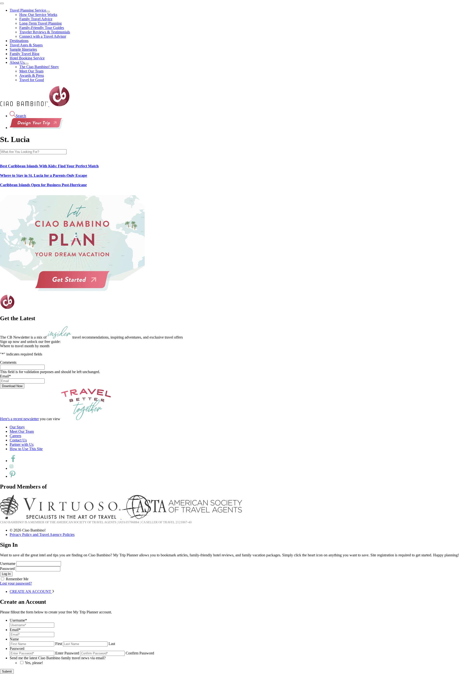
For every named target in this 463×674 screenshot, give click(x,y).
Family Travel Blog (24, 54)
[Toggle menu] (2, 3)
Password (7, 569)
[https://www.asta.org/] (182, 518)
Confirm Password (140, 653)
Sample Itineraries (23, 49)
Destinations (19, 41)
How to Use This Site (26, 449)
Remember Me (17, 579)
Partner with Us (22, 444)
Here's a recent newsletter (19, 419)
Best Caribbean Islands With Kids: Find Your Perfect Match (49, 166)
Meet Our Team (31, 71)
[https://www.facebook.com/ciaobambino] (13, 461)
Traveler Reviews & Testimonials (44, 32)
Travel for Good (31, 80)
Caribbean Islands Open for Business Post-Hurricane (43, 185)
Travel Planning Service (28, 10)
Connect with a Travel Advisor (42, 36)
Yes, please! (34, 663)
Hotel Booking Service (27, 58)
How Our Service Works (38, 15)
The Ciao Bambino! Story (39, 67)
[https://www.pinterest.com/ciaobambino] (12, 476)
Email (5, 376)
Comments (8, 362)
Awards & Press (31, 75)
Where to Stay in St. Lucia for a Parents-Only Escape (43, 175)
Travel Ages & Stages (26, 45)
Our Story (17, 427)
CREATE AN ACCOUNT (31, 591)
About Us (17, 62)
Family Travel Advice (35, 19)
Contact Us (18, 440)
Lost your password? (16, 583)
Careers (15, 436)
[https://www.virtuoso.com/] (61, 518)
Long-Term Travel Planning (40, 23)
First (58, 644)
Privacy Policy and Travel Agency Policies (42, 534)
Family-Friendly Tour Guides (41, 28)
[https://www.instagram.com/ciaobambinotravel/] (11, 468)
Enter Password (67, 653)
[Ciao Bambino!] (34, 105)
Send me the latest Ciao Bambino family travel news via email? (58, 658)
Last (112, 644)
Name (14, 639)
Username (7, 563)
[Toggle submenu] (48, 11)
